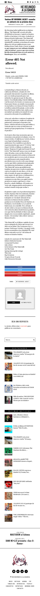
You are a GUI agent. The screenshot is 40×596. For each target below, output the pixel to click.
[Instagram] (35, 2)
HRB (30, 24)
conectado (23, 326)
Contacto (20, 588)
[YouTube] (33, 2)
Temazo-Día (11, 584)
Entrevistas (21, 584)
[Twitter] (30, 2)
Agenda (24, 581)
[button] (33, 340)
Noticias (17, 581)
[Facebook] (28, 2)
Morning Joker (29, 586)
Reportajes (19, 586)
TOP (30, 581)
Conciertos (9, 586)
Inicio (11, 581)
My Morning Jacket (22, 281)
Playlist (29, 584)
